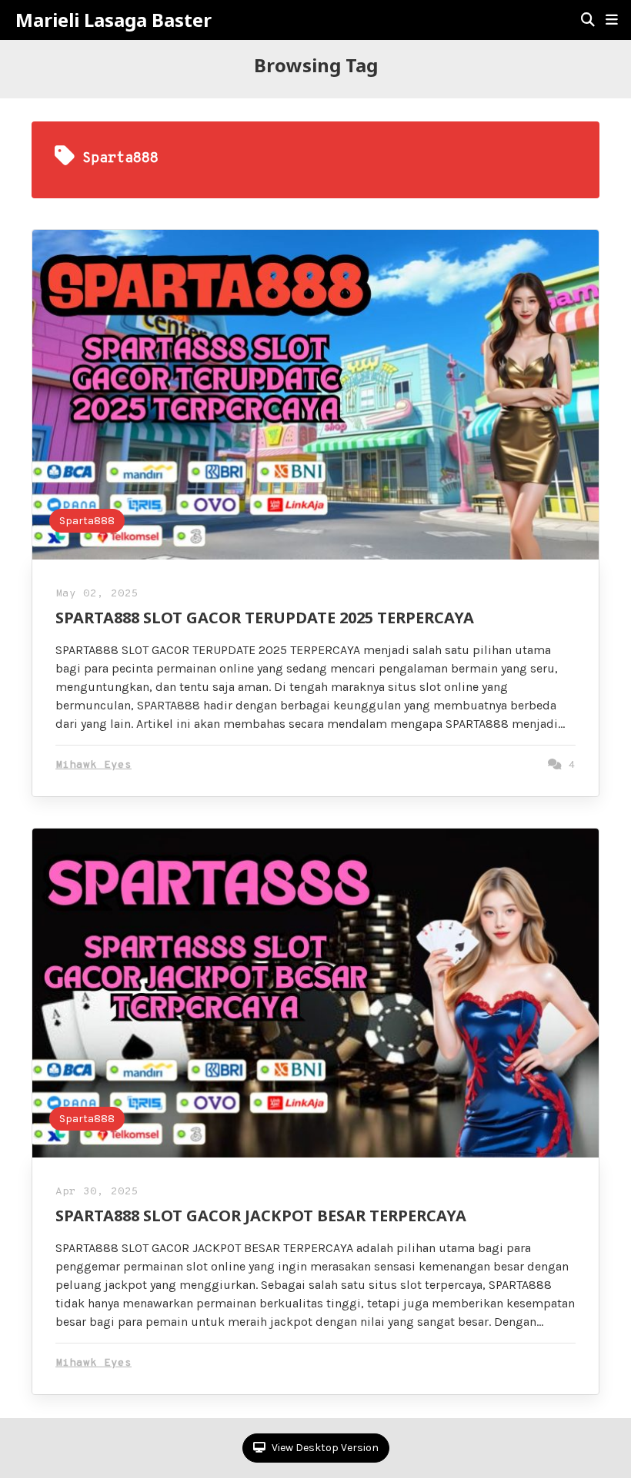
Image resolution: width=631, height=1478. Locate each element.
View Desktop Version (324, 1447)
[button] (612, 20)
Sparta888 (87, 520)
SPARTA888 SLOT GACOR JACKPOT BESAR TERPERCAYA (260, 1215)
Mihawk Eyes (93, 765)
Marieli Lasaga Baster (113, 20)
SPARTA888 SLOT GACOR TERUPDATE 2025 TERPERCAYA (264, 617)
